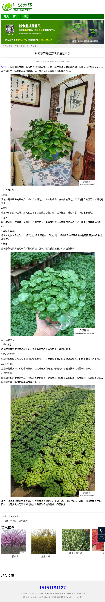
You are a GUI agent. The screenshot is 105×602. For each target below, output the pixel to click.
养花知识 (34, 46)
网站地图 (26, 597)
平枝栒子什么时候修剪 (18, 521)
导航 (25, 16)
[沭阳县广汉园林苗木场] (52, 6)
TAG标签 (40, 597)
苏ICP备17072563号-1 (74, 597)
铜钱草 (4, 67)
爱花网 (62, 597)
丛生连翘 (45, 556)
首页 (6, 16)
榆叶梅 (15, 556)
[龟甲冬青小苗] (76, 540)
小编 (57, 61)
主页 (17, 46)
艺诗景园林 (56, 597)
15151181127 (52, 587)
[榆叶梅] (15, 541)
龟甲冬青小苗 (75, 553)
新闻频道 (24, 46)
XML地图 (33, 597)
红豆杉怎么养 (14, 516)
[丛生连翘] (45, 541)
